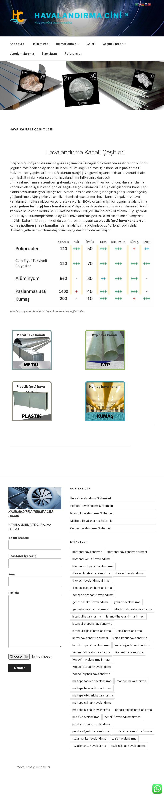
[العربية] (136, 4)
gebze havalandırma (127, 602)
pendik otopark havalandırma (91, 724)
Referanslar (73, 53)
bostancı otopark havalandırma (92, 566)
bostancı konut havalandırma (91, 559)
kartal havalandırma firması (90, 638)
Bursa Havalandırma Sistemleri (90, 498)
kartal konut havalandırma (130, 638)
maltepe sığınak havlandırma (91, 709)
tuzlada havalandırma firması (133, 731)
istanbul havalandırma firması (125, 616)
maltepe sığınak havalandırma (92, 702)
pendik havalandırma (85, 717)
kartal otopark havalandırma (90, 645)
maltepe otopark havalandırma (92, 695)
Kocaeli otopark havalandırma (92, 666)
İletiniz (13, 592)
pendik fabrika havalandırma (133, 709)
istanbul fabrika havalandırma (133, 609)
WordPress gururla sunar (33, 767)
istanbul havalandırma (86, 616)
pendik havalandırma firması (123, 717)
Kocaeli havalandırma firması (91, 659)
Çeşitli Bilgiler (113, 43)
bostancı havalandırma (87, 551)
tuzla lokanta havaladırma (89, 745)
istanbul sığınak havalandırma (91, 630)
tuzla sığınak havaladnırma (128, 745)
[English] (139, 4)
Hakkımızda (40, 43)
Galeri (91, 43)
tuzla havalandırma (124, 738)
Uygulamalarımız (22, 53)
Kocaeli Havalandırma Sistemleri (91, 505)
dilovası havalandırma (129, 573)
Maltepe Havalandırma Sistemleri (92, 520)
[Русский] (146, 4)
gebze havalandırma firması (90, 609)
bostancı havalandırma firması (127, 551)
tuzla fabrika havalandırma (89, 738)
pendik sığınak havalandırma (90, 731)
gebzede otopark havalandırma (93, 595)
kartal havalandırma (129, 630)
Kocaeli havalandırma (129, 652)
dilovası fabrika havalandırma (91, 573)
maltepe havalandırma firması (91, 688)
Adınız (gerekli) (19, 538)
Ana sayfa (17, 43)
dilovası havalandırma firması (91, 580)
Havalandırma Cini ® (81, 15)
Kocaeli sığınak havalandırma (91, 674)
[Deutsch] (142, 4)
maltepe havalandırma (131, 681)
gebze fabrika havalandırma (90, 602)
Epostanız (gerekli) (22, 556)
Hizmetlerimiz (66, 43)
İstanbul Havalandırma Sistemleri (92, 513)
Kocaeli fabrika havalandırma (91, 652)
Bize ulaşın (49, 53)
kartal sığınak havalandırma (132, 645)
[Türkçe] (149, 4)
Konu (12, 574)
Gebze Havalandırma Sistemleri (91, 528)
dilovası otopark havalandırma (92, 587)
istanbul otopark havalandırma (92, 623)
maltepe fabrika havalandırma (91, 681)
